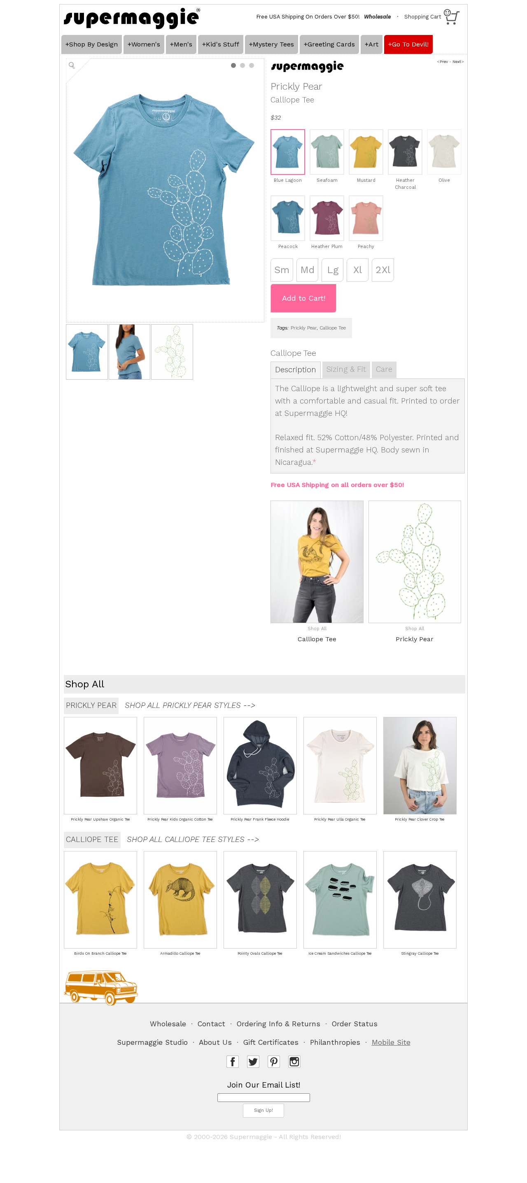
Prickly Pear (304, 328)
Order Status (355, 1024)
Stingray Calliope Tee (419, 953)
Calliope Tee (332, 328)
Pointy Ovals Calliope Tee (260, 953)
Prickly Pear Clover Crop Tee (419, 819)
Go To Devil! (410, 44)
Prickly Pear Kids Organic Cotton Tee (179, 819)
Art (373, 44)
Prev (444, 61)
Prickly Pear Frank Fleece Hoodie (260, 819)
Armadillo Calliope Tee (180, 953)
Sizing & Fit (346, 369)
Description (295, 369)
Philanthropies (335, 1042)
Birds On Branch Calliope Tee (100, 953)
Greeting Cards (331, 44)
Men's (183, 44)
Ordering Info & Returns (278, 1024)
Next (456, 61)
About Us (215, 1042)
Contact (211, 1024)
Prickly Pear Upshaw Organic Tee (100, 819)
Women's (145, 44)
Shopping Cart (422, 17)
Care (384, 369)
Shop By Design (93, 44)
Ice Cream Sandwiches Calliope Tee (339, 953)
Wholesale (168, 1024)
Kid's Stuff (222, 44)
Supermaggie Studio (152, 1042)
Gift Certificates (270, 1042)
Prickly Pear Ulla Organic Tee (339, 819)
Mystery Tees (273, 44)
